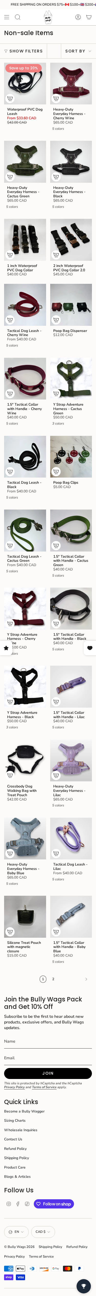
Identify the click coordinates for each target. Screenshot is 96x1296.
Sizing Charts (15, 1120)
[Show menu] (7, 17)
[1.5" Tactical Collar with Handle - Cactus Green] (71, 531)
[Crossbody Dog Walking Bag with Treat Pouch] (25, 761)
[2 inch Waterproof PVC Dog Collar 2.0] (71, 240)
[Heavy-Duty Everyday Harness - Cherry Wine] (71, 84)
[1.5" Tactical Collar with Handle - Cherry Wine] (25, 379)
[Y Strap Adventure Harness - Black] (25, 687)
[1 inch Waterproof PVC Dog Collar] (25, 240)
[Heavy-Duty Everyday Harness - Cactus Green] (25, 162)
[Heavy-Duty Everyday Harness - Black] (71, 162)
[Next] (74, 979)
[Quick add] (10, 98)
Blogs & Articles (17, 1176)
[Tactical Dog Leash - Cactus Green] (25, 531)
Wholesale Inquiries (20, 1130)
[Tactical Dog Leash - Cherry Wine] (25, 305)
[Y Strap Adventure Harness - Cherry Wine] (25, 609)
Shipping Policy (16, 1157)
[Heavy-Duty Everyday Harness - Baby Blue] (25, 839)
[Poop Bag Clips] (71, 457)
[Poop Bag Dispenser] (71, 305)
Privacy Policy (14, 1087)
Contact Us (13, 1139)
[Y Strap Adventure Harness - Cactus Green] (71, 379)
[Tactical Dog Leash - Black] (25, 457)
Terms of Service (44, 1087)
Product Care (15, 1167)
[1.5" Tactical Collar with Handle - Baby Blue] (71, 917)
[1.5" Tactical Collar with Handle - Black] (71, 609)
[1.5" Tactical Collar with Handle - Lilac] (71, 687)
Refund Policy (15, 1148)
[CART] (88, 17)
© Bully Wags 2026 (19, 1247)
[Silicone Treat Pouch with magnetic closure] (25, 917)
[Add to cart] (10, 775)
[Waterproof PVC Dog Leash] (25, 84)
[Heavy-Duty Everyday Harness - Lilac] (71, 761)
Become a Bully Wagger (24, 1111)
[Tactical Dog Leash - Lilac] (71, 839)
